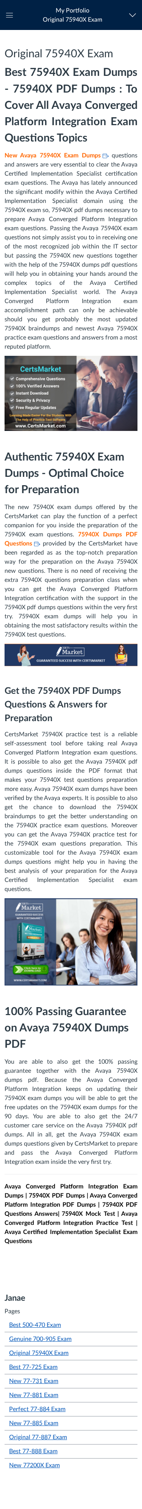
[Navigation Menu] (134, 15)
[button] (72, 15)
